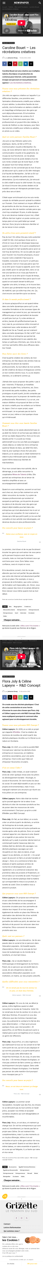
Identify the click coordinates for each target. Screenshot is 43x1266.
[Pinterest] (15, 63)
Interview (23, 613)
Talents (10, 7)
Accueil (4, 7)
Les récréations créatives (20, 83)
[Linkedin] (25, 63)
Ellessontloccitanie (9, 610)
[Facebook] (4, 63)
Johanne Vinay (13, 58)
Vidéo (5, 616)
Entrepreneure (21, 610)
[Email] (31, 63)
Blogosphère (18, 606)
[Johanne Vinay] (3, 58)
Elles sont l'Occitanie (21, 7)
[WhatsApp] (20, 63)
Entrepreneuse (8, 613)
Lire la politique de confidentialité (12, 1256)
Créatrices (27, 606)
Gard (16, 613)
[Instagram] (21, 1218)
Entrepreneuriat (34, 610)
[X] (10, 63)
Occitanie (31, 613)
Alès (10, 606)
